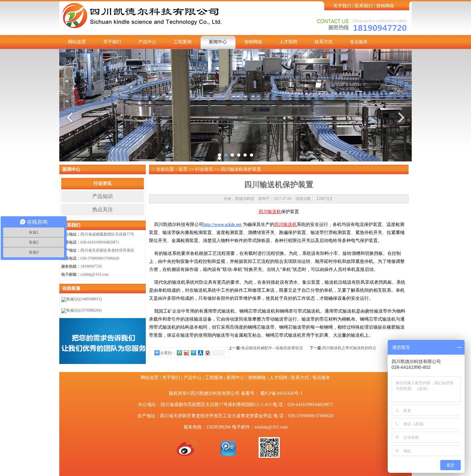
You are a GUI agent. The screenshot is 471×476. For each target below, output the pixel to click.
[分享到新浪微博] (186, 353)
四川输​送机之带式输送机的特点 (349, 348)
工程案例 (183, 41)
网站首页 (77, 41)
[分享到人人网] (200, 353)
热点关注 (102, 209)
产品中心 (147, 41)
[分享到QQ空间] (179, 353)
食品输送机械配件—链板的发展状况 (272, 348)
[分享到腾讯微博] (193, 353)
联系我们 (364, 6)
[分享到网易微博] (207, 353)
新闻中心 (218, 41)
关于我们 (342, 6)
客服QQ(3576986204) (84, 310)
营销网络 (385, 6)
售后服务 (359, 41)
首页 (182, 169)
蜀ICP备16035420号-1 (281, 393)
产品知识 (102, 196)
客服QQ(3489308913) (84, 299)
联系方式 (324, 41)
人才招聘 (288, 41)
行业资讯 (103, 183)
